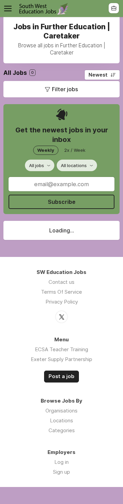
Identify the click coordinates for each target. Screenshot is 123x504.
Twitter (61, 317)
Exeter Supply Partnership (61, 359)
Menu (9, 8)
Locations (61, 420)
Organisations (61, 410)
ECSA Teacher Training (61, 349)
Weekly (45, 150)
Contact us (61, 282)
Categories (62, 430)
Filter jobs (65, 89)
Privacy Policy (61, 301)
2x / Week (74, 150)
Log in (61, 462)
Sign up (61, 472)
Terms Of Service (61, 292)
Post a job (61, 376)
